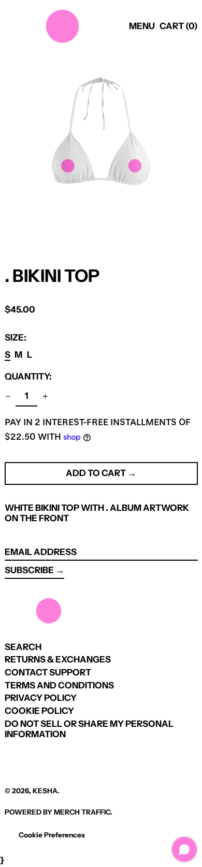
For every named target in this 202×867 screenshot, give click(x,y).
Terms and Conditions (59, 685)
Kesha (45, 791)
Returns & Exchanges (58, 659)
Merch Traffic (82, 812)
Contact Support (48, 672)
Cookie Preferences (52, 835)
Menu (142, 26)
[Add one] (45, 396)
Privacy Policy (41, 698)
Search (23, 647)
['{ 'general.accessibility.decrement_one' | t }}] (8, 396)
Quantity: (28, 376)
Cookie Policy (39, 711)
